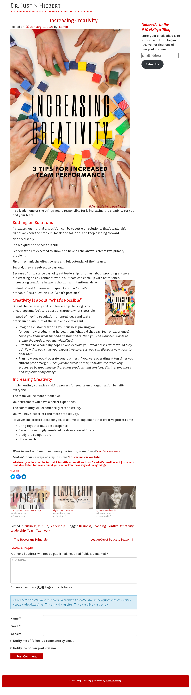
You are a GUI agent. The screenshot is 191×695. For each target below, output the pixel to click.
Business (30, 526)
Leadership (57, 526)
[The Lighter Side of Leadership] (30, 497)
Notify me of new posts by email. (36, 648)
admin (63, 27)
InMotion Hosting (113, 681)
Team (31, 530)
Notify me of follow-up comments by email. (43, 641)
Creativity (127, 526)
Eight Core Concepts (63, 510)
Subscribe (152, 64)
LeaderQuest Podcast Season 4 (114, 539)
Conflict (112, 526)
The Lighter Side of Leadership (25, 510)
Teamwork (43, 530)
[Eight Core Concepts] (73, 497)
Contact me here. (109, 451)
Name (15, 618)
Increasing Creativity (74, 20)
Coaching (99, 526)
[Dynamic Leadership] (116, 497)
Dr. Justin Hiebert (35, 5)
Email (15, 626)
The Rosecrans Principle (29, 539)
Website (15, 634)
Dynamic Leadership (106, 510)
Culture (43, 526)
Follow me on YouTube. (85, 457)
